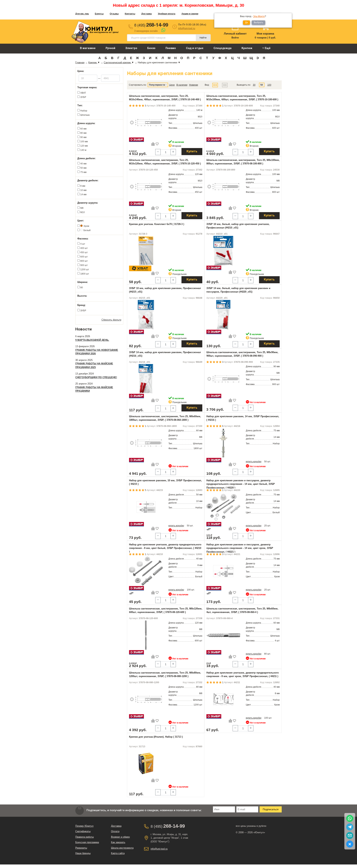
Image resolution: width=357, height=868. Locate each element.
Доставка (146, 13)
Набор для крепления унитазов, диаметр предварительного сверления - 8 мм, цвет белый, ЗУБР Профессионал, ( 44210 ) (165, 548)
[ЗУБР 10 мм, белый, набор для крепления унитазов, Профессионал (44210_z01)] (223, 251)
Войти (235, 37)
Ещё (267, 48)
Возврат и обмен (120, 836)
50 (261, 85)
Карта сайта (118, 853)
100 (269, 85)
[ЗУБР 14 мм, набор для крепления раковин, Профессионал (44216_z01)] (146, 379)
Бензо (151, 48)
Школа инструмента (122, 847)
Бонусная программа (87, 842)
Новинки (193, 85)
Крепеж (247, 48)
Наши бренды (83, 853)
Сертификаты (83, 831)
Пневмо (170, 48)
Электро (131, 48)
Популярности (157, 85)
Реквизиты (81, 847)
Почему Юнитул (84, 826)
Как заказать (118, 842)
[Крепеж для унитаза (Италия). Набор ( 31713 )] (146, 763)
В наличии (181, 85)
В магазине (88, 48)
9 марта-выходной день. (92, 340)
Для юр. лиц (82, 13)
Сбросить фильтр (111, 319)
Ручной (110, 48)
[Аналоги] (208, 529)
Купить (191, 151)
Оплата (115, 831)
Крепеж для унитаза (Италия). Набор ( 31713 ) (156, 736)
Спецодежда (222, 48)
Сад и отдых (194, 48)
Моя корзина (265, 33)
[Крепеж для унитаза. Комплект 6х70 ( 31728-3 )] (146, 251)
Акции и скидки (189, 13)
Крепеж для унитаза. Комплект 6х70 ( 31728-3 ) (156, 224)
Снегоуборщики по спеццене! (96, 377)
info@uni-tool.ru (186, 28)
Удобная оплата (166, 13)
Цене (172, 85)
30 (254, 85)
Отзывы (114, 13)
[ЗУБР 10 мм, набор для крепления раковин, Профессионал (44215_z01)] (146, 315)
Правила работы (84, 836)
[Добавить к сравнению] (153, 143)
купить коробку (253, 461)
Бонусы (99, 13)
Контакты (130, 13)
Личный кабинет (235, 33)
